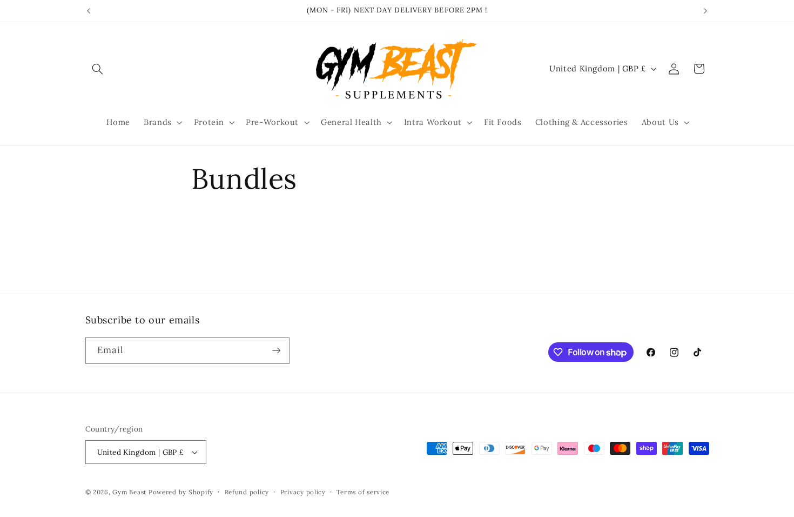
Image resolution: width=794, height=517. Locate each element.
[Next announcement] (705, 11)
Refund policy (247, 492)
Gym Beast (129, 492)
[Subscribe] (276, 350)
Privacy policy (303, 492)
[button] (97, 68)
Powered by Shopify (181, 492)
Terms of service (363, 492)
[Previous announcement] (88, 11)
